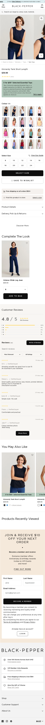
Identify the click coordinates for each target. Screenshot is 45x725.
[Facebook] (3, 721)
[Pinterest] (11, 721)
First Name (7, 578)
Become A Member (23, 601)
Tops (24, 62)
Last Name (27, 578)
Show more (22, 433)
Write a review (35, 342)
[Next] (41, 55)
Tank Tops (32, 62)
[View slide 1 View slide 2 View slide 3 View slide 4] (22, 37)
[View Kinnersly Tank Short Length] (6, 111)
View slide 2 (17, 59)
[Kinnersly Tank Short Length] (18, 474)
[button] (22, 325)
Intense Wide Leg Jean (13, 280)
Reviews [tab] (7, 343)
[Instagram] (7, 721)
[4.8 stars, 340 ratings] (6, 76)
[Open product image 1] (17, 37)
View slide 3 (28, 59)
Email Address (9, 588)
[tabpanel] (22, 391)
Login (22, 633)
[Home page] (22, 6)
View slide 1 (5, 59)
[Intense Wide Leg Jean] (15, 258)
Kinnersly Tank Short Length (14, 499)
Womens (18, 62)
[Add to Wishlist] (27, 243)
